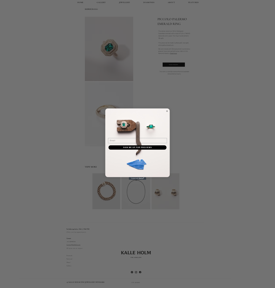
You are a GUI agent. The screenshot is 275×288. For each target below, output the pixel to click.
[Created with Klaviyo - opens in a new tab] (137, 178)
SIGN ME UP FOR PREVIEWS (137, 147)
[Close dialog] (167, 111)
